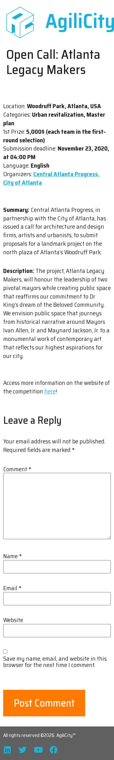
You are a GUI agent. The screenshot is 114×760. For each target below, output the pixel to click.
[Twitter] (23, 750)
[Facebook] (54, 750)
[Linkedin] (7, 750)
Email (12, 588)
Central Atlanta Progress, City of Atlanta (51, 178)
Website (13, 620)
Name (12, 556)
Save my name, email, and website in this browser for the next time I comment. (55, 662)
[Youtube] (38, 750)
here (50, 391)
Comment (17, 469)
